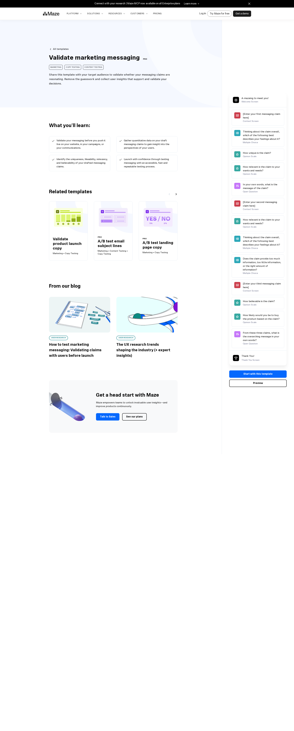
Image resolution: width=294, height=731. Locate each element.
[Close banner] (249, 4)
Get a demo (242, 13)
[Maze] (51, 13)
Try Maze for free (219, 13)
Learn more (190, 3)
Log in (202, 13)
